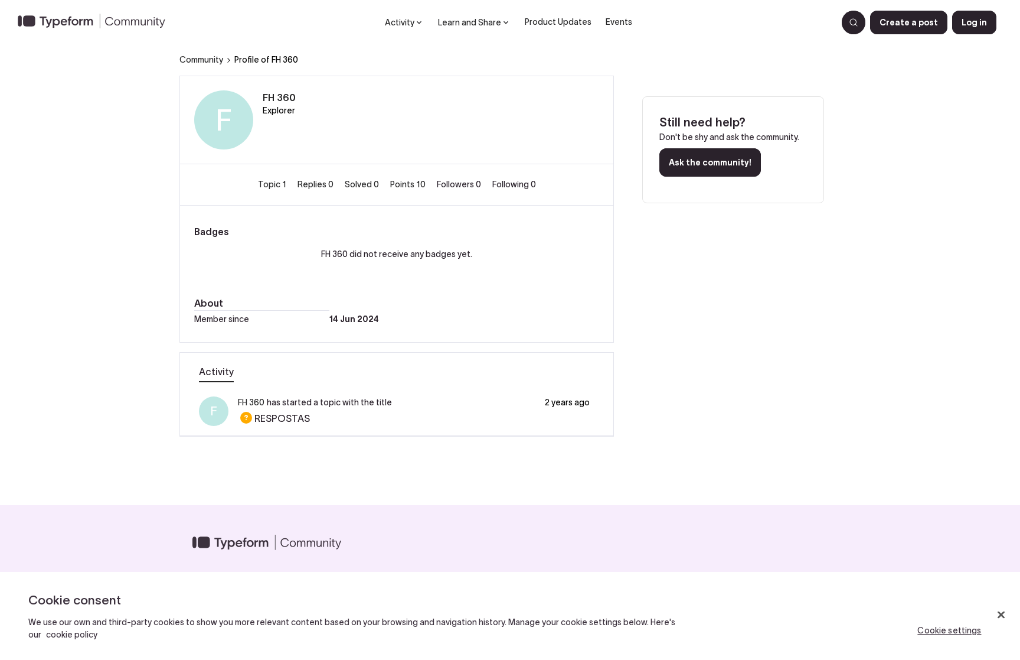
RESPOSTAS (274, 418)
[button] (908, 22)
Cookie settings (949, 630)
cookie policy (71, 634)
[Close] (1001, 615)
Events (619, 22)
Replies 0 (316, 184)
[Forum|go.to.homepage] (96, 22)
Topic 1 (273, 184)
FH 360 (279, 97)
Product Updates (558, 22)
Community (201, 59)
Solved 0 (363, 184)
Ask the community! (710, 162)
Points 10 (408, 184)
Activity (216, 371)
